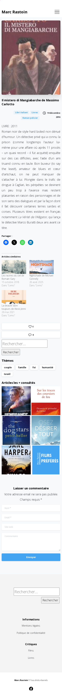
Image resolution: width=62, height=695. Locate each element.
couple (8, 367)
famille (22, 367)
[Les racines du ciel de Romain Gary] (14, 267)
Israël (7, 374)
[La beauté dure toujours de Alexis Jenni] (14, 297)
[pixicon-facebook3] (31, 688)
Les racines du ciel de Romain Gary (13, 277)
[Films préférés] (46, 460)
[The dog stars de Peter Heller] (16, 430)
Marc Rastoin (14, 12)
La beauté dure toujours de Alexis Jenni (14, 307)
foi (34, 367)
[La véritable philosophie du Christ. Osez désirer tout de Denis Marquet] (46, 430)
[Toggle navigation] (57, 12)
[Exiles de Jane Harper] (16, 460)
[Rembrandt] (16, 400)
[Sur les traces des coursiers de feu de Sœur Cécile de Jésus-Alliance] (46, 400)
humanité (47, 367)
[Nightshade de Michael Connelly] (41, 267)
